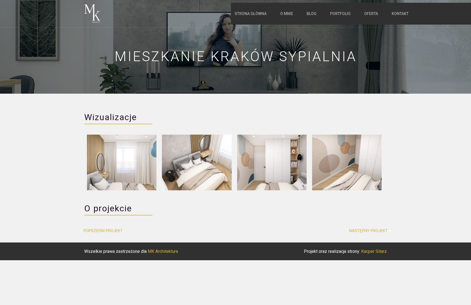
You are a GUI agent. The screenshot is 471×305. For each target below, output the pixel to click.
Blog (311, 13)
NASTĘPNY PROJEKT (368, 230)
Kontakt (400, 13)
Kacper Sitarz (374, 251)
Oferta (371, 13)
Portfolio (340, 13)
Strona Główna (251, 13)
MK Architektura (163, 251)
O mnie (286, 13)
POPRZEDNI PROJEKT (103, 230)
